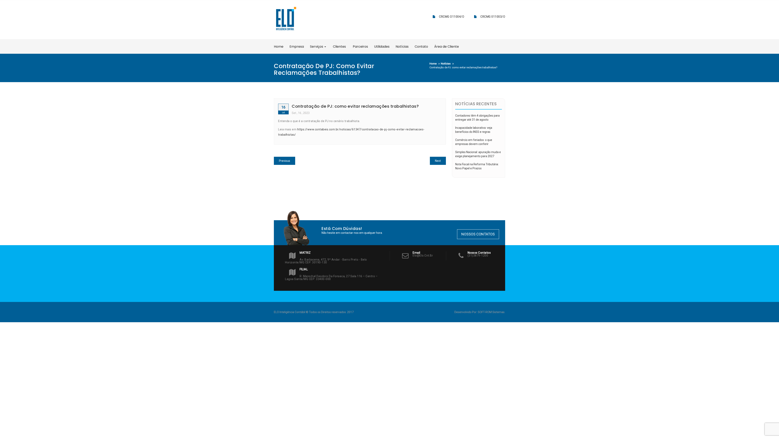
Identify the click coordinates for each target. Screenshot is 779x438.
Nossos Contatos (478, 234)
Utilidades (382, 46)
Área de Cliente (446, 46)
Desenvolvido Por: (466, 312)
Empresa (296, 46)
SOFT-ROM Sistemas (491, 312)
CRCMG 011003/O (492, 16)
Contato (421, 46)
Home (278, 46)
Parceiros (360, 46)
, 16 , (301, 113)
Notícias (402, 46)
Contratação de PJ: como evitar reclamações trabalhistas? (355, 106)
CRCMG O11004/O (451, 16)
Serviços (317, 46)
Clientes (339, 46)
